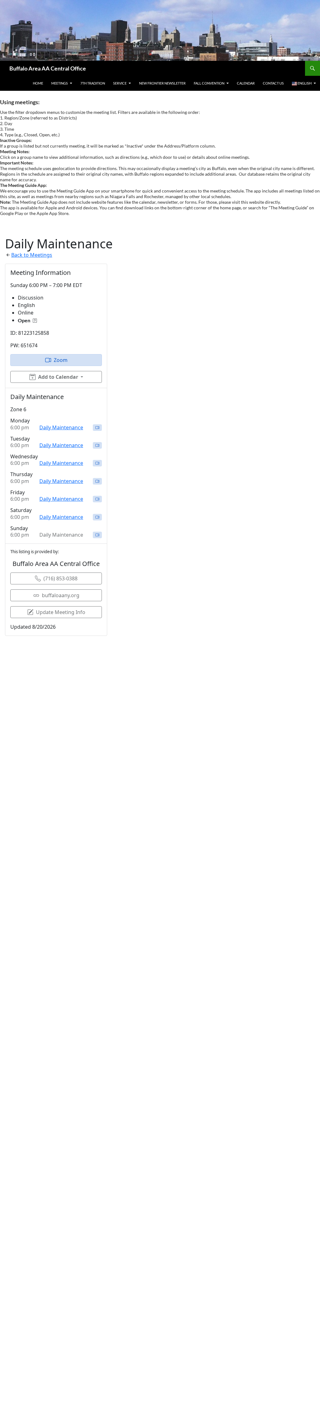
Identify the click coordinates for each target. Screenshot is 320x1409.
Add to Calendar (58, 376)
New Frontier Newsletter (162, 83)
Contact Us (273, 83)
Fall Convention (209, 83)
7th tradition (92, 83)
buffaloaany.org (60, 595)
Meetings (59, 83)
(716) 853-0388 (60, 578)
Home (38, 83)
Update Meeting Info (60, 612)
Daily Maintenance (61, 427)
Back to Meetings (31, 254)
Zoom (61, 360)
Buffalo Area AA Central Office (47, 68)
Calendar (246, 83)
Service (120, 83)
